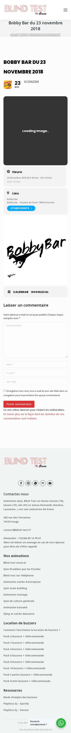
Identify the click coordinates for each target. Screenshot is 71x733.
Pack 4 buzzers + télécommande (23, 649)
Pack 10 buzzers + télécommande (24, 668)
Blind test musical (14, 562)
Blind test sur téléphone (18, 575)
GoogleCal (40, 292)
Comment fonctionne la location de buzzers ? (31, 630)
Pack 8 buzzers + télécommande (23, 661)
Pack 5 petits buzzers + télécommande (27, 674)
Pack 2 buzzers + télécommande (23, 636)
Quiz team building (15, 588)
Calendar (20, 292)
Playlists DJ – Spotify (16, 703)
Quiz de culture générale (18, 601)
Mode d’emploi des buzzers (20, 697)
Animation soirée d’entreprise (22, 581)
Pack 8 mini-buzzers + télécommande (26, 681)
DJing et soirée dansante (18, 613)
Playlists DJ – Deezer (16, 710)
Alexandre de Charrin (40, 729)
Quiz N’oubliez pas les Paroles (21, 569)
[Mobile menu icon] (65, 10)
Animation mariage (15, 594)
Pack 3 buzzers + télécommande (23, 642)
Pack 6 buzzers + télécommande (23, 655)
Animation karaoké (15, 607)
